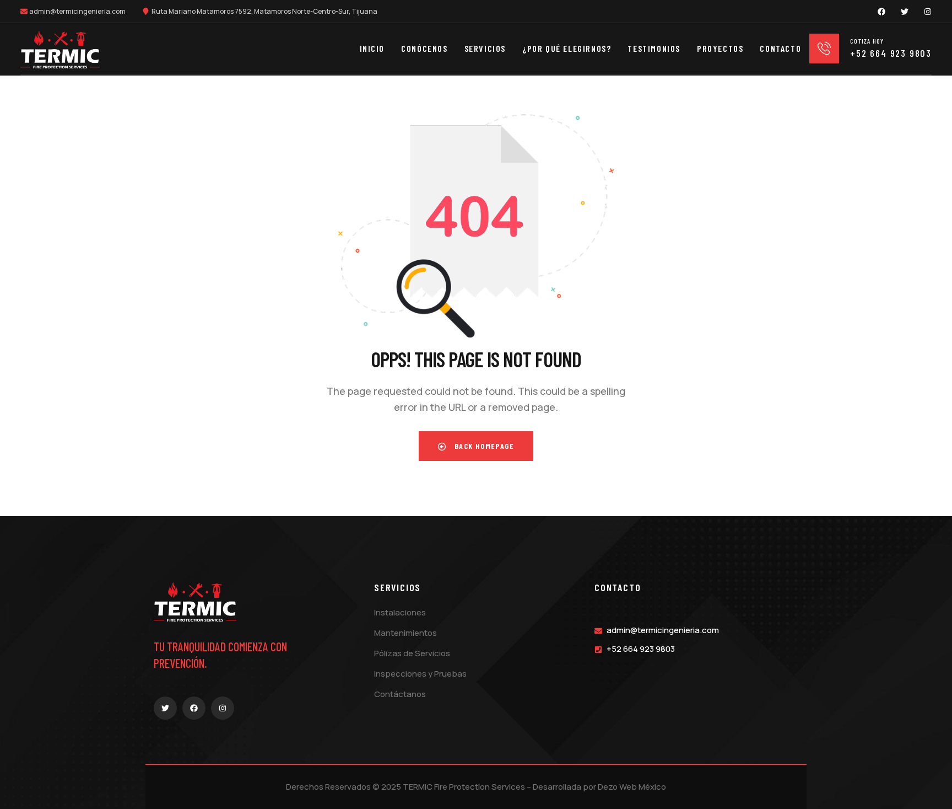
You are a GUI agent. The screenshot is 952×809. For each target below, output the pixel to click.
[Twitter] (904, 11)
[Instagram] (928, 11)
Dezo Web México (632, 786)
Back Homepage (483, 446)
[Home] (60, 49)
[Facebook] (881, 11)
